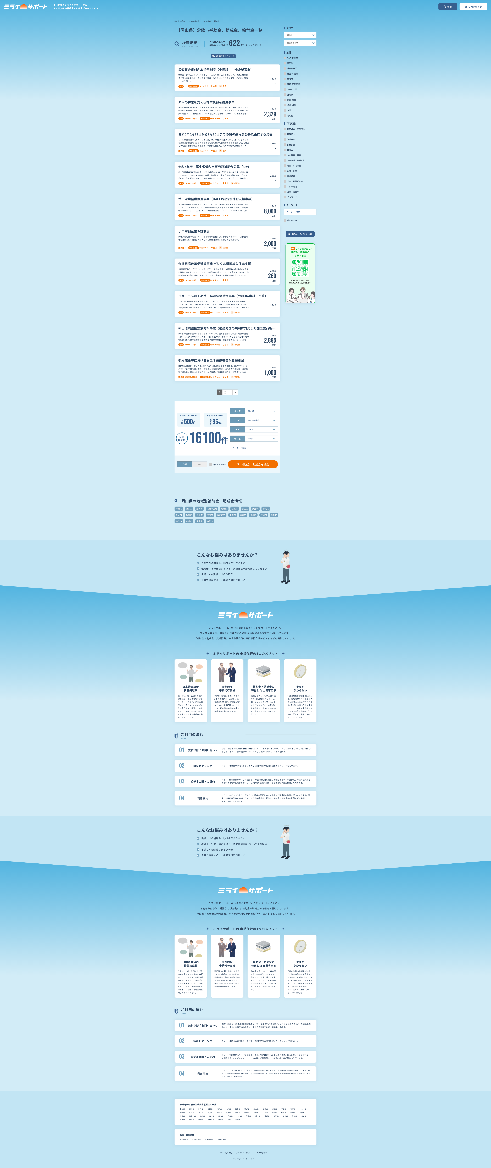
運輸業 (290, 94)
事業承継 (291, 176)
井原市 (179, 508)
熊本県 (182, 1119)
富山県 (191, 1112)
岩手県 (200, 1109)
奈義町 (235, 508)
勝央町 (199, 508)
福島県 (237, 1109)
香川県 (257, 1116)
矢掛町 (253, 515)
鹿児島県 (211, 1119)
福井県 (210, 1112)
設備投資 (291, 144)
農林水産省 (221, 1139)
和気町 (224, 508)
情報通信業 (292, 68)
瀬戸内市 (221, 515)
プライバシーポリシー (244, 1152)
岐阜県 (237, 1112)
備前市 (189, 508)
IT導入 (290, 150)
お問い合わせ (262, 1152)
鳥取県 (202, 1116)
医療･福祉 (291, 99)
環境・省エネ (293, 191)
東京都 (292, 1109)
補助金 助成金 (180, 21)
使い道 (237, 438)
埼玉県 (274, 1109)
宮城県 (210, 1109)
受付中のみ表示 (219, 464)
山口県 (239, 1116)
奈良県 (182, 1116)
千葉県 (283, 1109)
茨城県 (246, 1109)
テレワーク (292, 197)
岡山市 (245, 508)
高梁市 (210, 521)
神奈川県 (303, 1109)
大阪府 (292, 1112)
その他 (290, 115)
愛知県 (256, 1112)
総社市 (274, 515)
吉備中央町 (212, 508)
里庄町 (199, 521)
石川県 (200, 1112)
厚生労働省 (209, 1139)
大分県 (191, 1119)
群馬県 (265, 1109)
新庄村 (255, 508)
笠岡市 (264, 515)
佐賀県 (294, 1116)
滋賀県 (274, 1112)
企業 (185, 464)
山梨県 (219, 1112)
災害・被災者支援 (295, 181)
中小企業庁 (196, 1139)
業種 (237, 429)
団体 (200, 464)
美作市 (179, 521)
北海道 (182, 1109)
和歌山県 (192, 1116)
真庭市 (243, 515)
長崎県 (303, 1116)
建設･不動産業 (293, 84)
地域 (237, 420)
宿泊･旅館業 (292, 58)
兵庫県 (302, 1112)
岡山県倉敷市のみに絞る (223, 56)
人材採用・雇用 (294, 155)
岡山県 (220, 1116)
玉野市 (233, 515)
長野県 (228, 1112)
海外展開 (291, 139)
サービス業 (292, 89)
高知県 (276, 1116)
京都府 (283, 1112)
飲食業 (290, 79)
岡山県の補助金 (193, 21)
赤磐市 (189, 521)
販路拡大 (291, 134)
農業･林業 (291, 105)
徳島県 (248, 1116)
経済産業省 (184, 1139)
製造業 (290, 63)
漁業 (289, 110)
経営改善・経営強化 (296, 129)
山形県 (228, 1109)
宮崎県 (200, 1119)
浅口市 (210, 515)
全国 (229, 1119)
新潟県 (182, 1112)
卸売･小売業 (292, 73)
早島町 (189, 515)
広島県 (230, 1116)
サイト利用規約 (226, 1152)
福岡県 (285, 1116)
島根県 (211, 1116)
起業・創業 (292, 170)
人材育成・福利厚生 (296, 160)
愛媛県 (266, 1116)
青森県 (191, 1109)
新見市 (266, 508)
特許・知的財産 (294, 165)
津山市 (199, 515)
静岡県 (246, 1112)
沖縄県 (220, 1119)
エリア (237, 411)
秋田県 (219, 1109)
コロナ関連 (292, 186)
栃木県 (256, 1109)
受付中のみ (292, 220)
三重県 (265, 1112)
